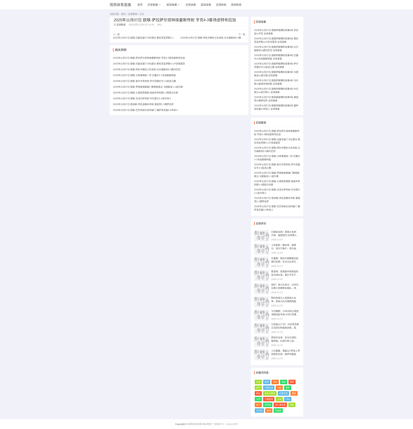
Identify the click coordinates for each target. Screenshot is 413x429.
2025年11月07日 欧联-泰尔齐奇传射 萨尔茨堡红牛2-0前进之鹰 (144, 81)
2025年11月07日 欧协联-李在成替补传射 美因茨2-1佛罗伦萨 (143, 104)
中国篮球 (269, 399)
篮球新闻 (236, 4)
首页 (140, 4)
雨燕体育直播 (120, 5)
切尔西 (259, 410)
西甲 (292, 382)
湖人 (258, 405)
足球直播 (152, 4)
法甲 (258, 399)
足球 (258, 382)
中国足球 (269, 387)
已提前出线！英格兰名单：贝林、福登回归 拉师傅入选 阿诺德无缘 (285, 235)
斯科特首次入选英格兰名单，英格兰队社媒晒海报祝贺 (284, 301)
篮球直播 (171, 4)
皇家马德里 (270, 393)
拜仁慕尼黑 (280, 405)
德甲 (288, 387)
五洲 (279, 399)
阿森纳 (278, 410)
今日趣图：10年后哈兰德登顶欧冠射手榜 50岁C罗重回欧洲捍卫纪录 (285, 314)
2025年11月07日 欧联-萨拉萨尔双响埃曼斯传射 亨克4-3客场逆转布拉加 (149, 58)
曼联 (294, 393)
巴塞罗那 (283, 393)
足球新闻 (221, 4)
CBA (288, 399)
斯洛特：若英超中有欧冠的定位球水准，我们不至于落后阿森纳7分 (284, 275)
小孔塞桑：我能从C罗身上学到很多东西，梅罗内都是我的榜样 (285, 354)
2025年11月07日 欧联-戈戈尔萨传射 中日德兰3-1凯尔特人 (142, 98)
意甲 (258, 387)
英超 (284, 382)
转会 (258, 393)
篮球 (267, 382)
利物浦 (268, 405)
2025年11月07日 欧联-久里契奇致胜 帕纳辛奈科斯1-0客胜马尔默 (145, 92)
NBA (275, 382)
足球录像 (191, 4)
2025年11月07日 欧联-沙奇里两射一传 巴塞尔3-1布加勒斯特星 (144, 75)
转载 (292, 405)
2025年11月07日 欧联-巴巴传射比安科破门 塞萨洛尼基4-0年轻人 (145, 110)
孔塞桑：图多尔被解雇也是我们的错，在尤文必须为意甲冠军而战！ (284, 261)
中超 (279, 387)
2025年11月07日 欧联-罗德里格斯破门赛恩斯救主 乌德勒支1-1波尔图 (148, 87)
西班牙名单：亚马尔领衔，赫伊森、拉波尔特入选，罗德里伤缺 (284, 341)
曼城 (269, 410)
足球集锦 (132, 14)
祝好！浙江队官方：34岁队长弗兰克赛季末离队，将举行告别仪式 (285, 288)
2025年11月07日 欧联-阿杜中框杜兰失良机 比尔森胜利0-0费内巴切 (214, 37)
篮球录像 (206, 4)
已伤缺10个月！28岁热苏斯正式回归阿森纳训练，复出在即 (285, 327)
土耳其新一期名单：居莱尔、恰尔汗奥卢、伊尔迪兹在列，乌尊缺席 (284, 248)
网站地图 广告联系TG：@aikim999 (220, 424)
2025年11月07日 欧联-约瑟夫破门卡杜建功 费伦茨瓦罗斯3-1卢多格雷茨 (149, 37)
